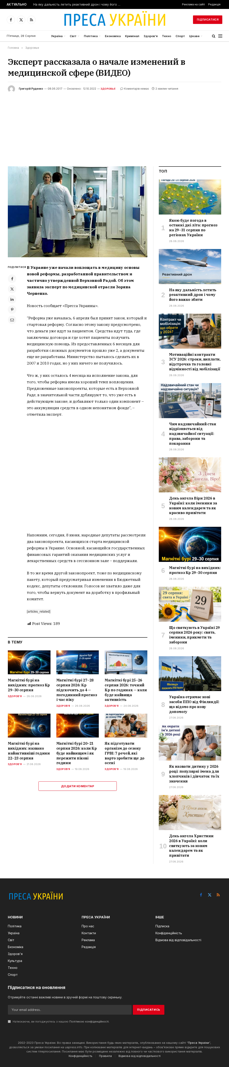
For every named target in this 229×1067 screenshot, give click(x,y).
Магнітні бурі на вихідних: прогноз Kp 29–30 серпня (29, 685)
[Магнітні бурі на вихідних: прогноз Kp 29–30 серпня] (29, 662)
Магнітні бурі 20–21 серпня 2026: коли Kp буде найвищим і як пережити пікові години (76, 753)
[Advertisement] (114, 126)
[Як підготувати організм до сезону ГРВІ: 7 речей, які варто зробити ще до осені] (126, 726)
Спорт (180, 36)
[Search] (213, 36)
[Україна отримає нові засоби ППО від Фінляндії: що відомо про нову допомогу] (190, 673)
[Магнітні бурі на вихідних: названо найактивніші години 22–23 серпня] (29, 726)
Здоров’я (151, 36)
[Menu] (220, 36)
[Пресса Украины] (114, 19)
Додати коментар (77, 786)
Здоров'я (15, 696)
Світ (73, 36)
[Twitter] (12, 289)
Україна (57, 36)
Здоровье (108, 88)
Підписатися (207, 19)
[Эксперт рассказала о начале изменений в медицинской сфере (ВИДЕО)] (77, 211)
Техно (166, 36)
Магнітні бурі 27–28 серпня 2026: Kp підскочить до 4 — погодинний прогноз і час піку (76, 690)
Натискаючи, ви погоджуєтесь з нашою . (60, 1021)
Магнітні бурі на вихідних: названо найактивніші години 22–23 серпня (29, 750)
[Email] (12, 320)
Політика (91, 36)
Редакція (214, 4)
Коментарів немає (136, 88)
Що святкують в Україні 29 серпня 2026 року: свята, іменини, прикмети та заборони (194, 634)
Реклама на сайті (193, 4)
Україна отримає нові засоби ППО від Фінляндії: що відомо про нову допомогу (194, 704)
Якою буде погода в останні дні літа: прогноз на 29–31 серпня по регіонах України (193, 227)
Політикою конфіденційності (89, 1021)
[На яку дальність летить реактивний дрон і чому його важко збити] (190, 266)
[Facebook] (12, 278)
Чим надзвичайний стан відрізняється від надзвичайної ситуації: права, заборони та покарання (192, 434)
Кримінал (132, 36)
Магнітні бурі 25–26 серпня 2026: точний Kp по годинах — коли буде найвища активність (126, 690)
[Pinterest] (12, 309)
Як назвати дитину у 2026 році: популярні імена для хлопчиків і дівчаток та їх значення (194, 773)
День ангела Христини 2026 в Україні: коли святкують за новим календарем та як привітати (191, 846)
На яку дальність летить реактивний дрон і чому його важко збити (78, 4)
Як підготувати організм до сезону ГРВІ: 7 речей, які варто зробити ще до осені (124, 753)
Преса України (198, 1042)
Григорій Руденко (31, 88)
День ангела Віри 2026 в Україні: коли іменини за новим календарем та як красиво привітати (193, 505)
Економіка (113, 36)
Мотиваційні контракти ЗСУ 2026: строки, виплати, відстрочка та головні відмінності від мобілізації (195, 361)
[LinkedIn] (12, 299)
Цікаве (194, 36)
